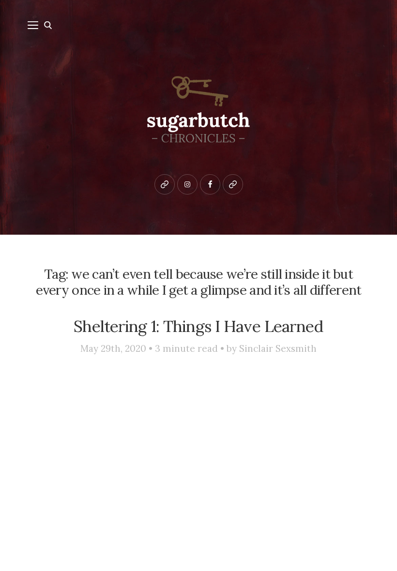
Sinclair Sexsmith (278, 348)
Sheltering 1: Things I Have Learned (198, 326)
